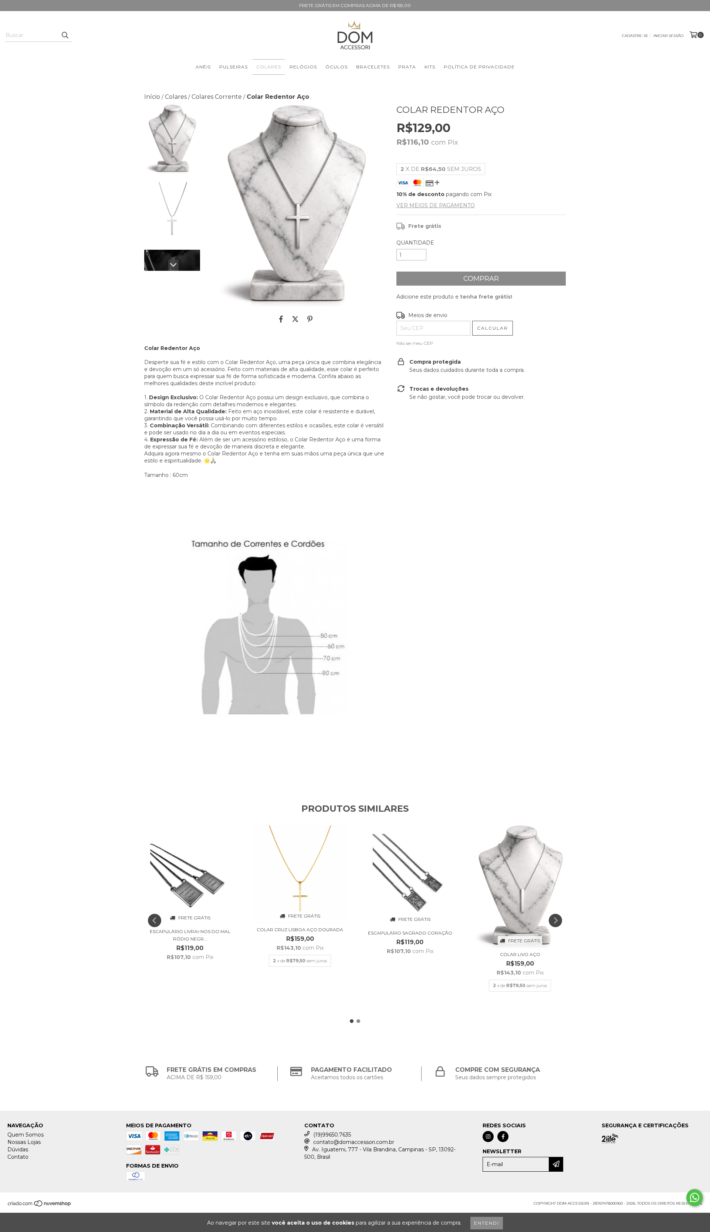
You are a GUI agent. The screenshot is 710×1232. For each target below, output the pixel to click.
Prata (407, 67)
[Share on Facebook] (281, 319)
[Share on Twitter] (295, 319)
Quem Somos (25, 1134)
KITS (430, 67)
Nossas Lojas (24, 1142)
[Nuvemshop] (39, 1206)
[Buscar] (64, 35)
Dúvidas (17, 1149)
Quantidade (415, 242)
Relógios (303, 67)
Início (152, 96)
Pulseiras (233, 67)
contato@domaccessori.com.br (353, 1142)
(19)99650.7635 (332, 1134)
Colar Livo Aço (520, 954)
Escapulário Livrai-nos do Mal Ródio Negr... (190, 935)
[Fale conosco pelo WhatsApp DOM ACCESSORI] (694, 1197)
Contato (17, 1157)
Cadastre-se (635, 35)
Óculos (336, 67)
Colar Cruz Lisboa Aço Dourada (300, 929)
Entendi (486, 1223)
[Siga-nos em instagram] (488, 1136)
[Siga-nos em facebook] (502, 1136)
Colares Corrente (217, 96)
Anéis (203, 67)
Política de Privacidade (479, 67)
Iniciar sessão (668, 35)
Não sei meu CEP (414, 343)
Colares (268, 67)
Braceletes (373, 67)
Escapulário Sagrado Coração (410, 933)
